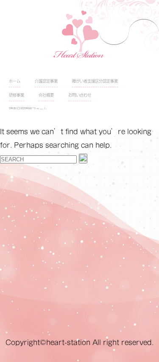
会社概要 (46, 95)
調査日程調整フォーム (28, 109)
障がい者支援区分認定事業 (95, 81)
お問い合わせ (79, 95)
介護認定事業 (46, 81)
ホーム (14, 81)
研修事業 (16, 95)
